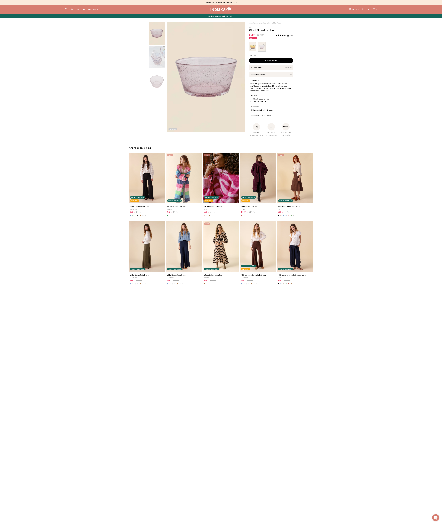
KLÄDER (72, 9)
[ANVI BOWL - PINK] (262, 46)
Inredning (252, 23)
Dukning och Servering (263, 23)
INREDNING (81, 9)
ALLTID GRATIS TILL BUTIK (229, 2)
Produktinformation (257, 74)
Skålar (280, 23)
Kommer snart (93, 9)
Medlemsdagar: (213, 16)
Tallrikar (274, 23)
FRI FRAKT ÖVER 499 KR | (213, 2)
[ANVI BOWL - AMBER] (252, 46)
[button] (65, 9)
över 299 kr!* (229, 16)
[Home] (221, 9)
